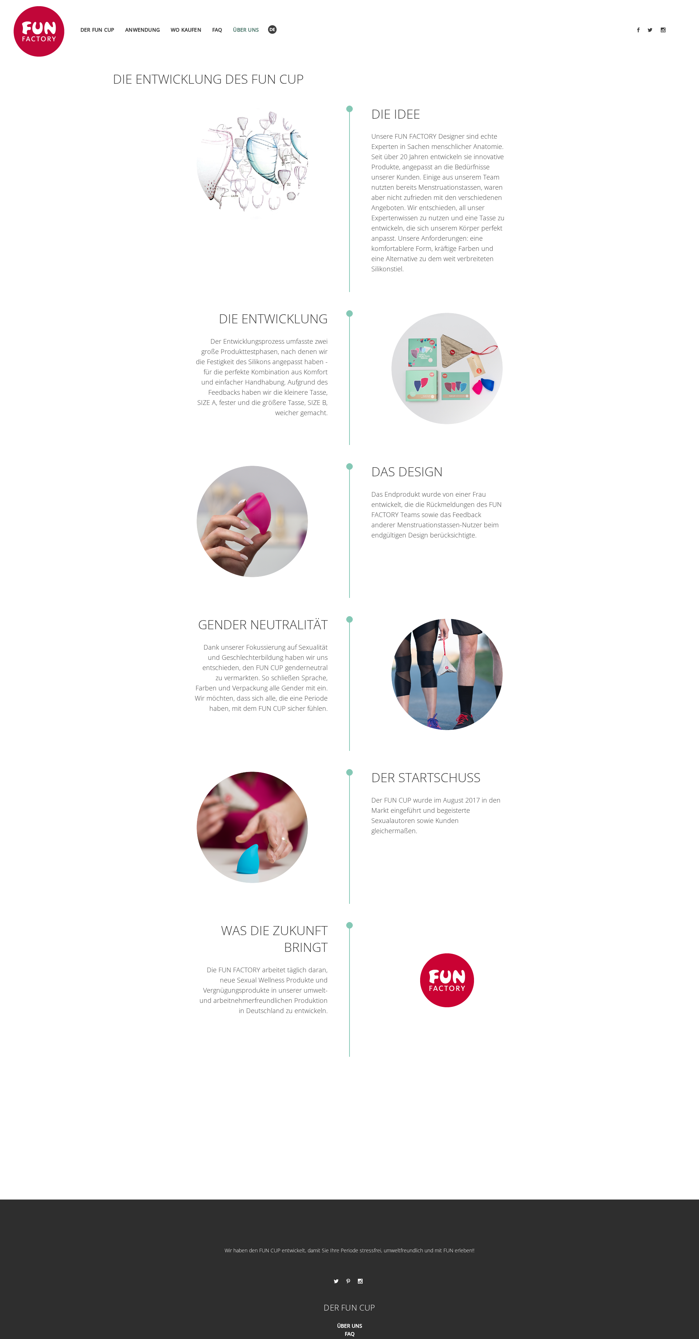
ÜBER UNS (349, 1325)
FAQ (350, 1333)
